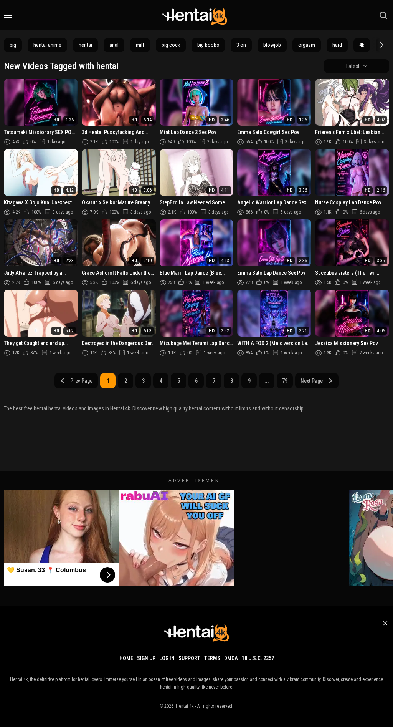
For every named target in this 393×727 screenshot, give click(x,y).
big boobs (208, 45)
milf (140, 45)
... (266, 381)
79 (284, 381)
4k (361, 45)
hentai (85, 45)
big (13, 45)
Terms (212, 658)
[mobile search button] (383, 15)
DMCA (231, 658)
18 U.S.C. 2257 (258, 658)
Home (126, 658)
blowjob (272, 45)
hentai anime (47, 45)
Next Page (312, 381)
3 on (241, 45)
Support (189, 658)
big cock (171, 45)
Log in (167, 658)
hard (337, 45)
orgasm (306, 45)
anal (114, 45)
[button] (380, 45)
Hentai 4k (185, 706)
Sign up (146, 658)
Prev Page (81, 381)
